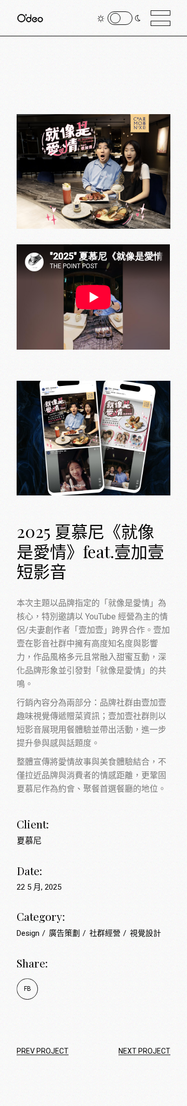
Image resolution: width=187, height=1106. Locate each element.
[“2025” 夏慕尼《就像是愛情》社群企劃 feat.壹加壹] (93, 156)
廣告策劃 (65, 933)
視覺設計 (145, 933)
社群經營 (106, 933)
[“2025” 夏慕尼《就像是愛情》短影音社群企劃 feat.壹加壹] (93, 422)
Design (29, 933)
